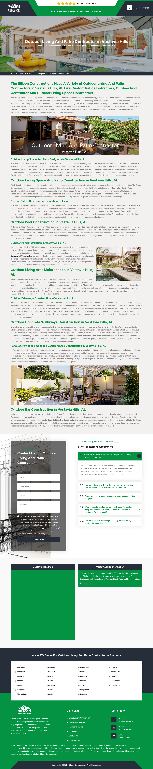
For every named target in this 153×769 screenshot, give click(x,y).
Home (52, 11)
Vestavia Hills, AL (126, 738)
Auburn (20, 685)
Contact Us (96, 11)
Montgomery (84, 690)
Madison (82, 681)
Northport (83, 694)
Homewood (84, 667)
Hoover (82, 672)
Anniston (20, 676)
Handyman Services (77, 722)
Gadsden (52, 694)
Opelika (114, 667)
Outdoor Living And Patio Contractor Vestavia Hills (50, 74)
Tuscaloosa (115, 681)
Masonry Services (76, 727)
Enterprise (52, 681)
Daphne (51, 667)
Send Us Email (125, 730)
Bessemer (21, 690)
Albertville (21, 672)
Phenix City (115, 672)
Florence (51, 685)
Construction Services (66, 11)
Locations (84, 11)
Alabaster (21, 667)
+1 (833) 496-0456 (142, 8)
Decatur (51, 672)
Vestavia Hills (22, 74)
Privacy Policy (74, 740)
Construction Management (79, 718)
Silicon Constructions (77, 765)
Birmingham (22, 694)
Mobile (82, 685)
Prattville (114, 676)
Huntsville (83, 676)
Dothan (51, 676)
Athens (20, 681)
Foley (50, 690)
